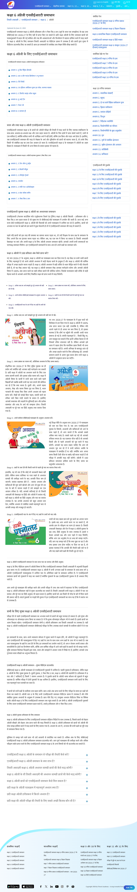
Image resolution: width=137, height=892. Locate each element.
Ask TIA (129, 887)
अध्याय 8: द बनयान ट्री (18, 111)
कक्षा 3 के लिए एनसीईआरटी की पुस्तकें (106, 228)
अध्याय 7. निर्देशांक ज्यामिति (102, 122)
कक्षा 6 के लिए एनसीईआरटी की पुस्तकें (106, 198)
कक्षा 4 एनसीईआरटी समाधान (15, 865)
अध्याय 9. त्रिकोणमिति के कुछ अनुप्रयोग (107, 131)
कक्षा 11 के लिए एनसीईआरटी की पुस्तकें (107, 175)
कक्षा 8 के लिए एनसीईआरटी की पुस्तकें (106, 189)
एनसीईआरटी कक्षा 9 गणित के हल (104, 73)
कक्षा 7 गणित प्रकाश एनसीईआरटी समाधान (56, 864)
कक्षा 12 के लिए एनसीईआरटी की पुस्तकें (107, 170)
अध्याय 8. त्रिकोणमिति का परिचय (104, 126)
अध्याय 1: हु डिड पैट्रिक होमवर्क (21, 70)
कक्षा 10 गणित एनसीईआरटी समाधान (92, 867)
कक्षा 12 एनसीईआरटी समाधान (116, 856)
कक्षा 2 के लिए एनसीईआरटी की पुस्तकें (106, 232)
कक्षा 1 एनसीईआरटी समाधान (15, 852)
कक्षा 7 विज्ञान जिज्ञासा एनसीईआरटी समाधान (57, 868)
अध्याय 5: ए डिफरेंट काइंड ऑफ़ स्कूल (23, 93)
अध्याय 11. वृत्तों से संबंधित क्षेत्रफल (105, 140)
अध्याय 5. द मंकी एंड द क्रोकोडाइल (22, 187)
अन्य (125, 6)
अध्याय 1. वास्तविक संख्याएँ (102, 93)
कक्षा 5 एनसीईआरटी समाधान (15, 869)
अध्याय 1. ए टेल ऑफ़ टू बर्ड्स (21, 163)
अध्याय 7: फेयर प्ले (17, 105)
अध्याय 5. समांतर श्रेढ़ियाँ (101, 112)
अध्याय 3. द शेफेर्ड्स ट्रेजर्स (19, 175)
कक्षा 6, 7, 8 (97, 6)
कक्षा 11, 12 (72, 6)
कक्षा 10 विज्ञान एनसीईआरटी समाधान (92, 871)
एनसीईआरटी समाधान (42, 6)
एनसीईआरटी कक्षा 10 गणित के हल (105, 78)
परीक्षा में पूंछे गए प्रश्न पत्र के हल (116, 860)
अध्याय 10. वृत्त (98, 136)
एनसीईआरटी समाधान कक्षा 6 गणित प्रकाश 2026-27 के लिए (108, 22)
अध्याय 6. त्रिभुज (98, 117)
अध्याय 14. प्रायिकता (100, 154)
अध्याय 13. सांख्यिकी (100, 150)
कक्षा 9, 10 (85, 6)
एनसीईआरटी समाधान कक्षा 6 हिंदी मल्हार (107, 40)
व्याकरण (109, 6)
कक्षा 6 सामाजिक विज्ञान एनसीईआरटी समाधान (109, 34)
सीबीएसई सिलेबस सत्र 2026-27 (117, 869)
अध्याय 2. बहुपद (98, 98)
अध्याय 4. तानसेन (17, 181)
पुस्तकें (118, 6)
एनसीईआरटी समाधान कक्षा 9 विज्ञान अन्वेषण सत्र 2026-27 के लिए (91, 862)
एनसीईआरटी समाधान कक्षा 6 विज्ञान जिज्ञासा (108, 29)
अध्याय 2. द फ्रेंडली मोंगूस (19, 169)
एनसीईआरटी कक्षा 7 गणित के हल (104, 64)
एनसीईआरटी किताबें (113, 865)
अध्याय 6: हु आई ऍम (18, 99)
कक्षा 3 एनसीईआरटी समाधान (15, 860)
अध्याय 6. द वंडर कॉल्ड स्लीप (20, 193)
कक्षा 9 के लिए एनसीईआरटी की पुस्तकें (106, 184)
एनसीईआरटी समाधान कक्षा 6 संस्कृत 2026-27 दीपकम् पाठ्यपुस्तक (110, 47)
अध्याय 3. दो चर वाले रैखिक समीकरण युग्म (108, 103)
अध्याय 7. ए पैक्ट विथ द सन (20, 198)
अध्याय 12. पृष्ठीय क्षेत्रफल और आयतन (106, 145)
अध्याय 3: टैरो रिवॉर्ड (17, 82)
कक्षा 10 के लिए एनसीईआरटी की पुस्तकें (107, 180)
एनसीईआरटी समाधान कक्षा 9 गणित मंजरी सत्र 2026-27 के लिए (91, 854)
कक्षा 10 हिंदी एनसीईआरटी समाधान (91, 875)
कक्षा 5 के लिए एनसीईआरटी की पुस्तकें (106, 218)
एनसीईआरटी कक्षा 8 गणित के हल (104, 68)
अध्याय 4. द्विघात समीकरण (102, 107)
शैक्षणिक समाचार (59, 6)
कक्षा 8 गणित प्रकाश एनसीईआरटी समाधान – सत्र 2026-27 (60, 874)
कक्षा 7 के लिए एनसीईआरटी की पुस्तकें (106, 194)
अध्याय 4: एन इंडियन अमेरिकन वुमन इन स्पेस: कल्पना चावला (31, 87)
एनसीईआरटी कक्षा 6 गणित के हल (104, 59)
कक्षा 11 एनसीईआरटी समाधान (116, 852)
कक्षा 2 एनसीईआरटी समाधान (15, 856)
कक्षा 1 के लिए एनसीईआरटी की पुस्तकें (106, 237)
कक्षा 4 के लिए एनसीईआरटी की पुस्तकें (106, 223)
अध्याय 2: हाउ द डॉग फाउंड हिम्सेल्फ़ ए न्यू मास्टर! (27, 76)
